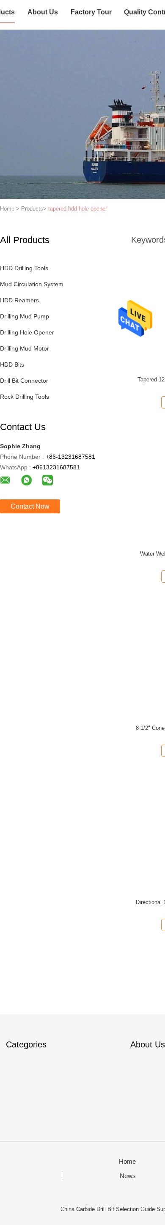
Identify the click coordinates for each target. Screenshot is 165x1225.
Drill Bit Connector (24, 380)
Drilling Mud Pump (24, 316)
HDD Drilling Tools (24, 268)
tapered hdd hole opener (77, 209)
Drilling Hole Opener (27, 332)
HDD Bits (12, 364)
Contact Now (30, 506)
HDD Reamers (19, 300)
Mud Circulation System (31, 284)
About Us (43, 12)
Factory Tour (91, 12)
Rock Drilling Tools (24, 396)
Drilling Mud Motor (24, 348)
